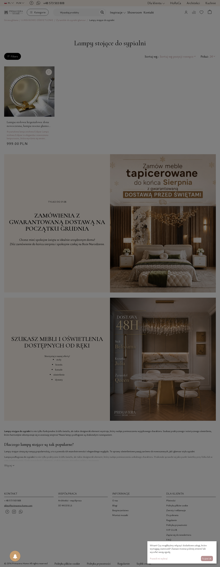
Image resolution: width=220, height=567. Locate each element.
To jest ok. (207, 558)
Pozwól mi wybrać (159, 558)
